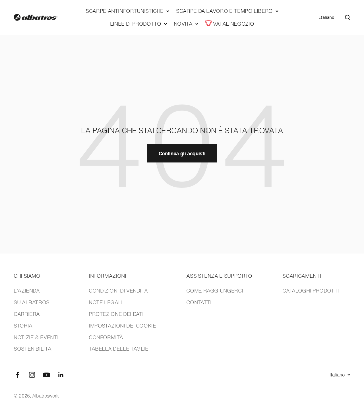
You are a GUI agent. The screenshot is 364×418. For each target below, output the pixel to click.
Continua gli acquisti (182, 153)
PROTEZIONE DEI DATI (116, 314)
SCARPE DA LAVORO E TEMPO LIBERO (224, 11)
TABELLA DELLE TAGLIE (118, 348)
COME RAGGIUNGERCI (214, 290)
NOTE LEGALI (106, 302)
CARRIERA (27, 314)
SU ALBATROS (31, 302)
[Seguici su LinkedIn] (61, 375)
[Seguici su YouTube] (46, 375)
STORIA (23, 325)
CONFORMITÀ (106, 337)
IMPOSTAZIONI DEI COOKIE (122, 325)
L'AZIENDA (27, 290)
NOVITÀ (183, 23)
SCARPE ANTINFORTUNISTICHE (125, 11)
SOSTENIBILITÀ (32, 348)
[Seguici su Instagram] (32, 375)
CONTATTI (198, 302)
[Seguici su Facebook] (17, 375)
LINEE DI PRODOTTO (135, 23)
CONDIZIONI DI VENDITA (118, 290)
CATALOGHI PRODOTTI (310, 290)
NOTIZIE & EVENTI (36, 337)
